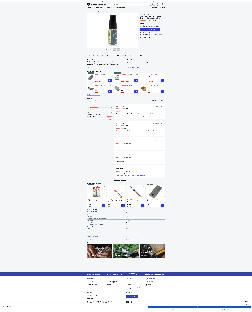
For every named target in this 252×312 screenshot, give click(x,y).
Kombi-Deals (100, 55)
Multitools (89, 282)
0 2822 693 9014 (91, 294)
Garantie (128, 281)
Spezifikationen (128, 55)
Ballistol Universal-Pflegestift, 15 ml (115, 201)
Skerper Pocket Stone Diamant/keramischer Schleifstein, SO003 (99, 77)
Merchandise (148, 284)
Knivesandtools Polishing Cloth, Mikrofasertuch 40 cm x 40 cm (102, 87)
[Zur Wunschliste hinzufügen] (163, 29)
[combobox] (161, 100)
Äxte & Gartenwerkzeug (112, 281)
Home (88, 11)
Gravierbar (89, 216)
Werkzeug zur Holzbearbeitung (113, 285)
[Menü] (250, 301)
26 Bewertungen (151, 20)
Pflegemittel (102, 11)
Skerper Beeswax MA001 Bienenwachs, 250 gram (153, 87)
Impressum (129, 288)
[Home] (97, 4)
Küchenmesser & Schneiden (92, 285)
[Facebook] (126, 302)
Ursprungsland (90, 220)
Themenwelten (99, 7)
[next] (163, 195)
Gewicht (128, 62)
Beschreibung (91, 55)
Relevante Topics (138, 55)
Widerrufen (129, 284)
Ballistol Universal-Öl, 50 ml (127, 76)
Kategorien (89, 7)
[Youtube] (131, 302)
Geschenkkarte (149, 282)
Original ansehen (143, 147)
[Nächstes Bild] (138, 30)
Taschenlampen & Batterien (112, 282)
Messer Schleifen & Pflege (94, 11)
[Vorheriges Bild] (87, 30)
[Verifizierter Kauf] (124, 106)
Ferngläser (109, 284)
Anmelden (158, 5)
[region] (112, 32)
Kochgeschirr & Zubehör (92, 287)
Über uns (148, 279)
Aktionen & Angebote (120, 7)
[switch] (247, 304)
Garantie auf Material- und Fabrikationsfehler (96, 218)
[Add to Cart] (110, 80)
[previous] (89, 195)
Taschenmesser (90, 279)
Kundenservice (129, 279)
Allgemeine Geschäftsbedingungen (134, 287)
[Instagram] (129, 302)
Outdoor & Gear (110, 279)
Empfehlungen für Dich (117, 55)
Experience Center (149, 281)
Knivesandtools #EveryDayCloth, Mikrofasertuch (128, 87)
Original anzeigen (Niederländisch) (143, 116)
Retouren (128, 282)
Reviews (107, 55)
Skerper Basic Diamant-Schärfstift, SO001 (153, 77)
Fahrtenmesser (90, 281)
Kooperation (148, 285)
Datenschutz (129, 285)
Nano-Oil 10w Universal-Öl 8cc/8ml (133, 201)
